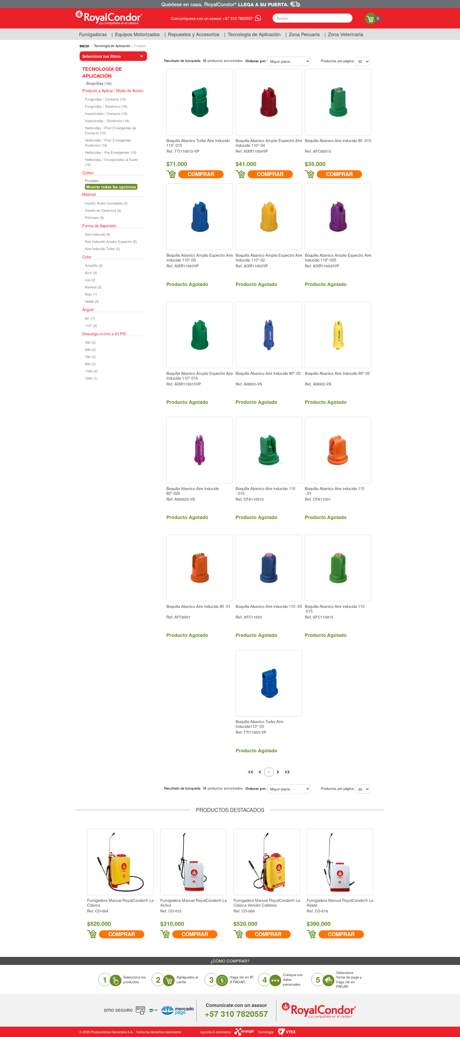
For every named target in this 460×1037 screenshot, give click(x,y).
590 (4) (90, 349)
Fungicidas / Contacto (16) (105, 99)
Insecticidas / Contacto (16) (106, 113)
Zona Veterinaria (345, 34)
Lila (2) (90, 279)
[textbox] (312, 18)
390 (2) (90, 342)
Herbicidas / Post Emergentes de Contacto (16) (110, 130)
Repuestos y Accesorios (193, 34)
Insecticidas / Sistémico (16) (107, 120)
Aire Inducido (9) (97, 234)
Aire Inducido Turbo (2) (102, 248)
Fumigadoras (93, 34)
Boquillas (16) (99, 83)
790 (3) (90, 356)
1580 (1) (91, 378)
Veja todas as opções (111, 187)
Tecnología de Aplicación (254, 34)
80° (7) (90, 318)
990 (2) (90, 363)
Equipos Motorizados (137, 34)
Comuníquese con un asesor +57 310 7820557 (212, 18)
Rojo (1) (91, 294)
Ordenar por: (255, 60)
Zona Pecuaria (304, 34)
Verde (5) (92, 301)
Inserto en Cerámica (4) (103, 210)
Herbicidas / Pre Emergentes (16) (110, 152)
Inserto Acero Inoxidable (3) (106, 203)
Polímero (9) (94, 217)
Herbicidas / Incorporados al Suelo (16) (111, 162)
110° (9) (91, 325)
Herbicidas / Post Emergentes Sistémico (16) (108, 143)
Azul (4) (91, 272)
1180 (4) (91, 371)
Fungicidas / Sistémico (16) (106, 106)
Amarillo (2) (93, 265)
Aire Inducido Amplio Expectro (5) (111, 241)
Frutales (140, 45)
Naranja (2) (93, 286)
